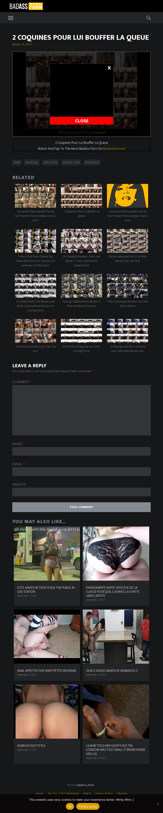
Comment (22, 382)
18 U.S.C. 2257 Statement (63, 793)
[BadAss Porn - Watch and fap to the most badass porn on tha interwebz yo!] (26, 6)
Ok (70, 806)
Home (40, 793)
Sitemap (122, 793)
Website (19, 485)
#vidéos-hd (92, 162)
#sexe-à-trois (71, 162)
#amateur (31, 162)
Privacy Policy (104, 793)
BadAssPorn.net (114, 149)
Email (18, 464)
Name (18, 444)
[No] (158, 804)
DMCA (87, 793)
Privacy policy (88, 806)
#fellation (50, 162)
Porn (17, 162)
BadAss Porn (86, 785)
